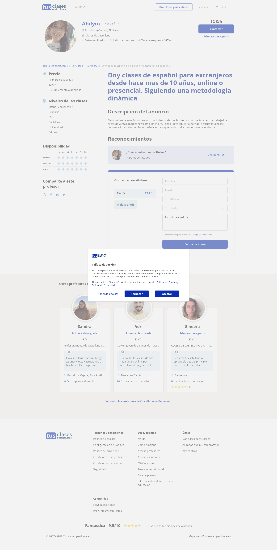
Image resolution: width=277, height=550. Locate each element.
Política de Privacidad (103, 285)
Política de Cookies (167, 282)
